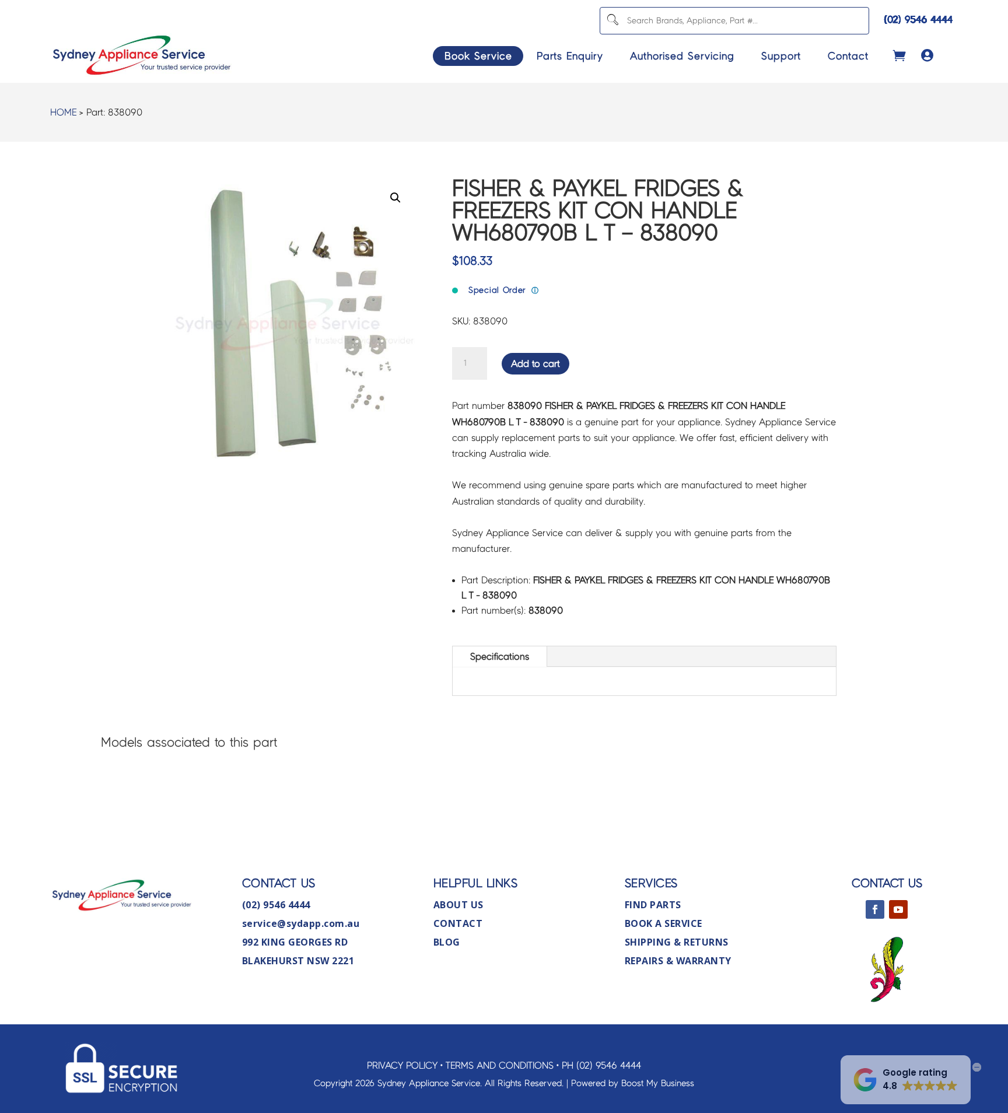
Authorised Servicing (682, 56)
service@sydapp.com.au (301, 923)
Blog (446, 942)
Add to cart (535, 364)
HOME (63, 112)
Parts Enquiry (570, 56)
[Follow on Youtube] (898, 909)
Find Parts (653, 904)
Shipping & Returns (677, 942)
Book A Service (663, 923)
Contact (848, 56)
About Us (458, 904)
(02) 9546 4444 (918, 19)
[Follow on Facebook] (875, 909)
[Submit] (612, 20)
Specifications (499, 657)
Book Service (478, 56)
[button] (395, 197)
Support (781, 56)
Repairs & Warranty (678, 960)
